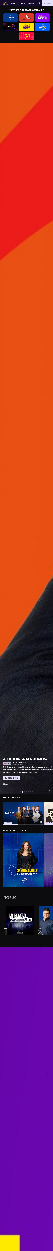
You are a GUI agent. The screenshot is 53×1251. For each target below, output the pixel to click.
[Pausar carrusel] (49, 790)
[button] (40, 3)
